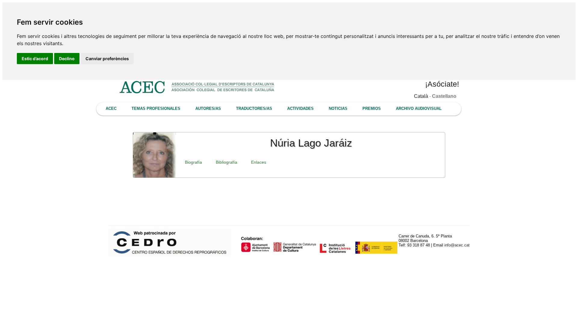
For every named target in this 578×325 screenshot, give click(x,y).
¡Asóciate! (442, 84)
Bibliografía (226, 162)
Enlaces (258, 162)
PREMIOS (371, 108)
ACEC (111, 108)
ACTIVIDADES (300, 108)
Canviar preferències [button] (107, 58)
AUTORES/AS (208, 108)
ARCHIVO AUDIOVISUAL (419, 108)
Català (421, 96)
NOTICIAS (338, 108)
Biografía (193, 162)
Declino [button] (67, 58)
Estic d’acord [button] (35, 58)
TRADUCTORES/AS (254, 108)
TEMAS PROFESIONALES (156, 108)
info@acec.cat (457, 245)
